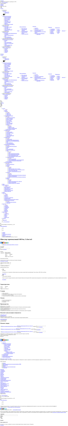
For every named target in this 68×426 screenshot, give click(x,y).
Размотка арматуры (25, 80)
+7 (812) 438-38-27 (4, 2)
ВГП (5, 82)
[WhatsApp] (6, 242)
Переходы (6, 50)
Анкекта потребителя (4, 389)
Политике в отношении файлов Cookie (59, 412)
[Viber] (5, 242)
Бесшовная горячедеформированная (11, 33)
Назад (6, 109)
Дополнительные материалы (39, 33)
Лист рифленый (7, 28)
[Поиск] (1, 7)
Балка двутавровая (8, 17)
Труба (6, 44)
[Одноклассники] (3, 242)
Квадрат (6, 40)
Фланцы (6, 52)
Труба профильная (8, 83)
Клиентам (34, 26)
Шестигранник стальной (9, 24)
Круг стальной (7, 65)
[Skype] (5, 408)
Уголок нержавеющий (8, 91)
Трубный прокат (5, 32)
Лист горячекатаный (8, 73)
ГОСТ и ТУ (37, 75)
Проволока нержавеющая (9, 43)
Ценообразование (38, 30)
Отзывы (51, 31)
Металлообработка (23, 26)
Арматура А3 (7, 12)
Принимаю (2, 414)
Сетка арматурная (8, 21)
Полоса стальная (7, 19)
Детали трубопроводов (6, 47)
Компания (50, 27)
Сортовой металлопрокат (7, 16)
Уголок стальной (7, 22)
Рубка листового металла (4, 385)
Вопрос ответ (58, 32)
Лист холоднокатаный (8, 29)
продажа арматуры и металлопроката (14, 407)
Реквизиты (52, 33)
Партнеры (52, 30)
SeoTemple (14, 409)
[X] (2, 242)
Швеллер (6, 23)
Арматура (4, 11)
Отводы (6, 49)
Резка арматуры (24, 28)
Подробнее (4, 273)
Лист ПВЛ (6, 74)
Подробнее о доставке (4, 261)
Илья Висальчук (3, 315)
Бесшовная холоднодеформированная (9, 35)
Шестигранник (7, 92)
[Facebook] (2, 229)
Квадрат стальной (8, 64)
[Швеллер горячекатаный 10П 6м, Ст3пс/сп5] (10, 244)
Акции (31, 30)
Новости (58, 30)
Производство (2, 392)
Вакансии (52, 32)
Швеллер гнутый (9, 351)
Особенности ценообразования (5, 391)
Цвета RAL (39, 34)
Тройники (6, 51)
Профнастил (7, 30)
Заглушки (6, 48)
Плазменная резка (25, 31)
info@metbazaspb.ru (3, 226)
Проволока (6, 20)
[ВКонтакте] (1, 242)
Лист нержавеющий (8, 42)
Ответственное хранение (24, 30)
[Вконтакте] (2, 228)
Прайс (18, 30)
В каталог (2, 425)
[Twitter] (2, 230)
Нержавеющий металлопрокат (8, 39)
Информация (57, 27)
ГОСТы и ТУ (2, 390)
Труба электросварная (8, 37)
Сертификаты (52, 29)
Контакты (63, 30)
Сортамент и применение (39, 29)
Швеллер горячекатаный (10, 352)
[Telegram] (8, 242)
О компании (52, 75)
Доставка (36, 28)
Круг (5, 41)
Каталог (2, 8)
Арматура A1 (7, 58)
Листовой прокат (5, 26)
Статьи (58, 31)
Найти (2, 416)
